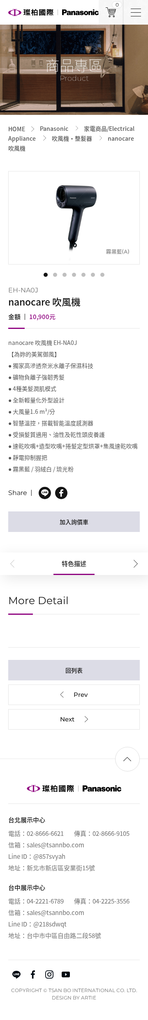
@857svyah (49, 856)
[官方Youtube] (66, 974)
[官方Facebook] (33, 974)
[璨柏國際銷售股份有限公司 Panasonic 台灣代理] (53, 12)
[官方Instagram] (49, 974)
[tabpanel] (74, 217)
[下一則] (74, 719)
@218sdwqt (50, 924)
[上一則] (74, 695)
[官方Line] (16, 974)
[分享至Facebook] (61, 493)
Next (135, 563)
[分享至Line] (45, 493)
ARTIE (88, 998)
